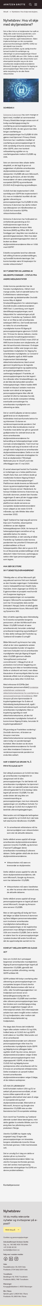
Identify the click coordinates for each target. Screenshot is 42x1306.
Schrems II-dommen (12, 114)
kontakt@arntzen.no (11, 1250)
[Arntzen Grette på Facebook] (5, 1259)
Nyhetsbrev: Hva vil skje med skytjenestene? (25, 12)
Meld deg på (10, 1229)
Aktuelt (5, 12)
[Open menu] (35, 4)
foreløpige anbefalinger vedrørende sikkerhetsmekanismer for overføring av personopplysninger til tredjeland (21, 691)
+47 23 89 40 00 (9, 1247)
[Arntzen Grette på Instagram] (16, 1259)
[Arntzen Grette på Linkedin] (11, 1259)
